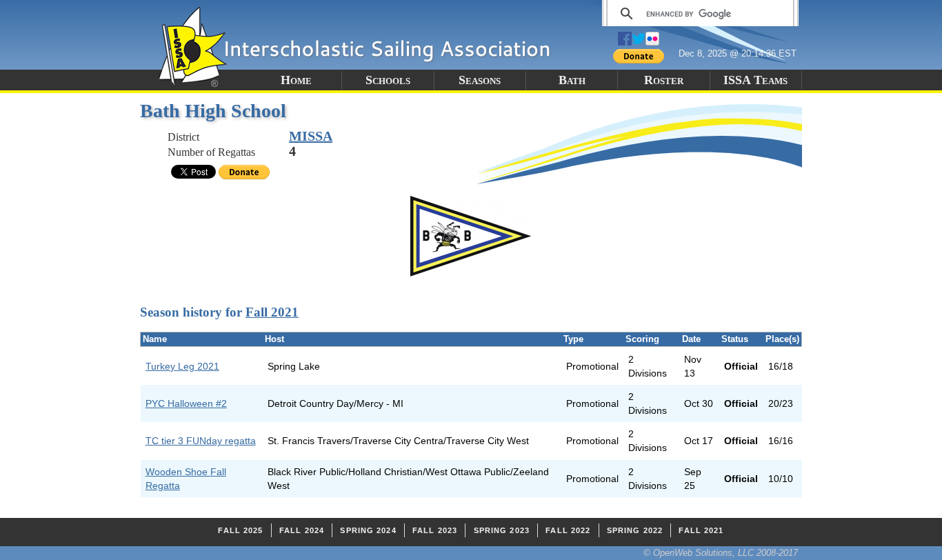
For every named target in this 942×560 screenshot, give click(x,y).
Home (296, 80)
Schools (387, 80)
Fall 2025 (240, 530)
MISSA (310, 135)
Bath (572, 80)
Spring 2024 (368, 530)
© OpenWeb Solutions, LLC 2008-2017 (720, 553)
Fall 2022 (567, 530)
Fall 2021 (272, 312)
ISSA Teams (755, 80)
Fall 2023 (434, 530)
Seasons (480, 80)
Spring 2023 (502, 530)
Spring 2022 (635, 530)
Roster (663, 80)
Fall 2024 (301, 530)
